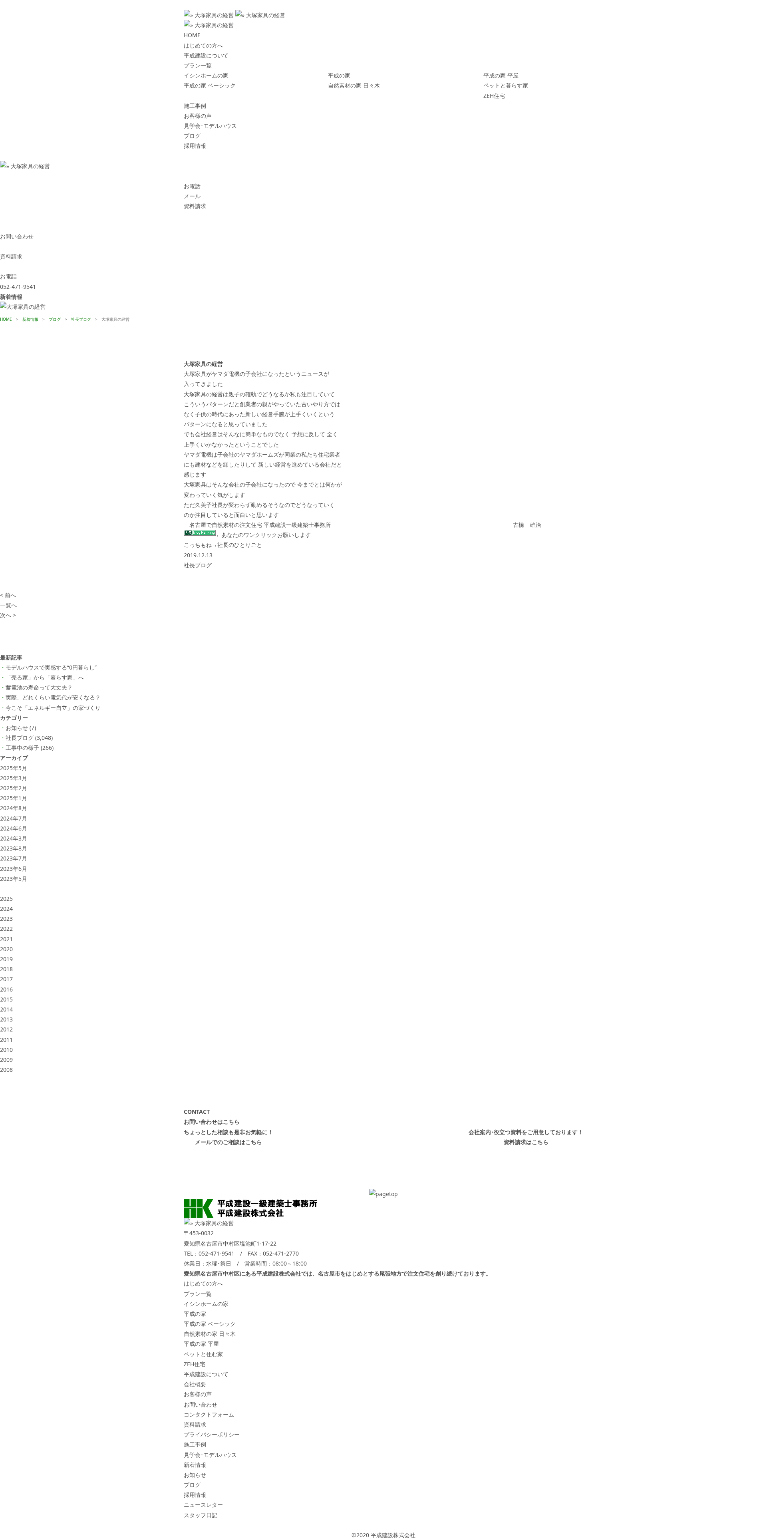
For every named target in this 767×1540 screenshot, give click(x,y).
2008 (6, 1069)
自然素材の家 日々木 (354, 85)
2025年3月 (13, 778)
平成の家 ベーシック (210, 85)
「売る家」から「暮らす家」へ (45, 677)
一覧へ (8, 605)
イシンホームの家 (206, 75)
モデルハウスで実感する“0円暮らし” (51, 667)
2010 (6, 1049)
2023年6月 (13, 868)
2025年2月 (13, 788)
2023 (6, 918)
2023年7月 (13, 858)
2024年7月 (13, 818)
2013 (6, 1019)
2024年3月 (13, 838)
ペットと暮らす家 (505, 85)
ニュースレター (203, 1504)
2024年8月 (13, 808)
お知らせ (17, 727)
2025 (6, 898)
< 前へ (8, 595)
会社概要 (195, 1384)
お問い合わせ (200, 1404)
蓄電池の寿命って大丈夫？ (39, 687)
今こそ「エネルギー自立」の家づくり (53, 707)
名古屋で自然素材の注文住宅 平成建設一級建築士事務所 (260, 525)
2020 (6, 949)
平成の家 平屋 (501, 75)
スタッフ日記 (200, 1515)
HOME (192, 35)
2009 (6, 1059)
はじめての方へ (203, 45)
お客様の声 (198, 115)
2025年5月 (13, 768)
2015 (6, 999)
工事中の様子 (22, 747)
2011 (6, 1039)
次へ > (8, 615)
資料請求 (195, 1424)
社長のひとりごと (239, 544)
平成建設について (206, 55)
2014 (6, 1009)
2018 (6, 969)
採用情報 (195, 145)
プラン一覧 (198, 65)
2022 (6, 928)
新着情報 (195, 1464)
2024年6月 (13, 828)
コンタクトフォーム (209, 1414)
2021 (6, 939)
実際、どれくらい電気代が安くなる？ (53, 697)
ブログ (192, 135)
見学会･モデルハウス (210, 125)
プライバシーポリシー (212, 1434)
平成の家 (339, 75)
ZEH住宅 (494, 95)
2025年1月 (13, 798)
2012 (6, 1029)
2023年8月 (13, 848)
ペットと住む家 (203, 1354)
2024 (6, 908)
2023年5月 (13, 878)
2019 (6, 959)
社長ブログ (198, 565)
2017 (6, 979)
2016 (6, 989)
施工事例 (195, 105)
